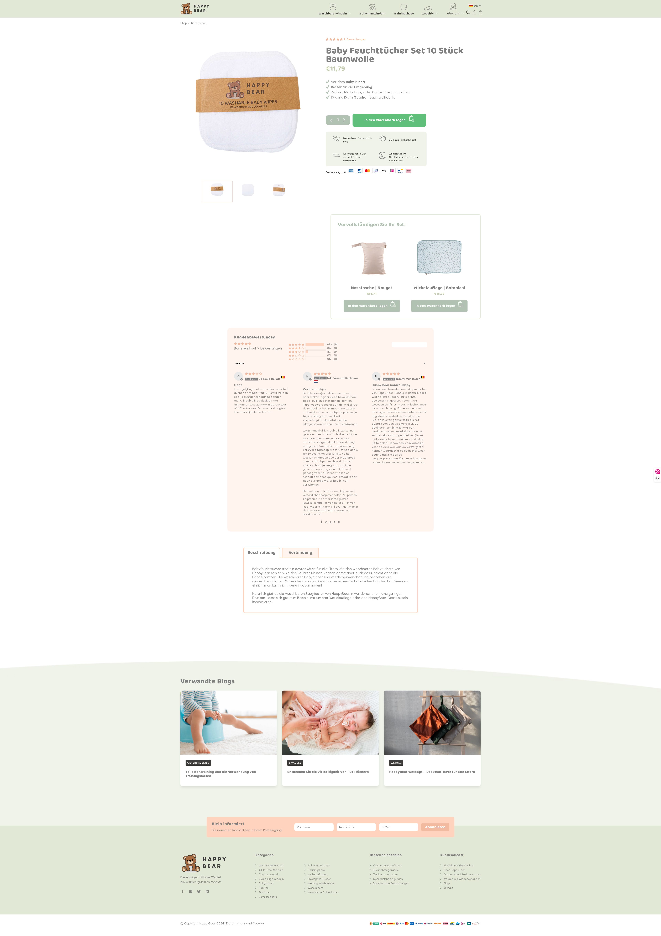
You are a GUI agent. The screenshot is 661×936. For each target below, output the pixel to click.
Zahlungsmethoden (385, 874)
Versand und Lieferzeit (387, 865)
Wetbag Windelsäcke (321, 883)
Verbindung (300, 552)
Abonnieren (435, 827)
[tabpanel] (248, 106)
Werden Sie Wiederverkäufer (462, 879)
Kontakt (448, 887)
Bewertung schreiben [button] (409, 344)
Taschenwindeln (269, 874)
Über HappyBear (454, 870)
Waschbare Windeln (333, 13)
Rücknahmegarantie (386, 870)
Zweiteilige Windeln (271, 879)
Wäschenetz (315, 887)
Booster (263, 887)
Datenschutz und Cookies (245, 923)
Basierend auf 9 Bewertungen (258, 348)
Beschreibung (262, 552)
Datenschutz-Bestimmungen (391, 883)
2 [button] (326, 521)
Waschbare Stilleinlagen (323, 892)
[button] (468, 12)
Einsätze (264, 892)
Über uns (453, 13)
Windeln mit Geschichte (458, 865)
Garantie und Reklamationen (462, 874)
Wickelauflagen (317, 874)
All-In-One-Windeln (271, 870)
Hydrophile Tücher (319, 879)
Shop (183, 23)
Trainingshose (316, 870)
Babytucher (198, 23)
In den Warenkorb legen (385, 120)
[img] (253, 374)
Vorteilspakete (268, 896)
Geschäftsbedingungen (388, 879)
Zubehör (428, 13)
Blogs (447, 883)
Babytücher (266, 883)
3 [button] (330, 521)
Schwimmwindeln (319, 865)
